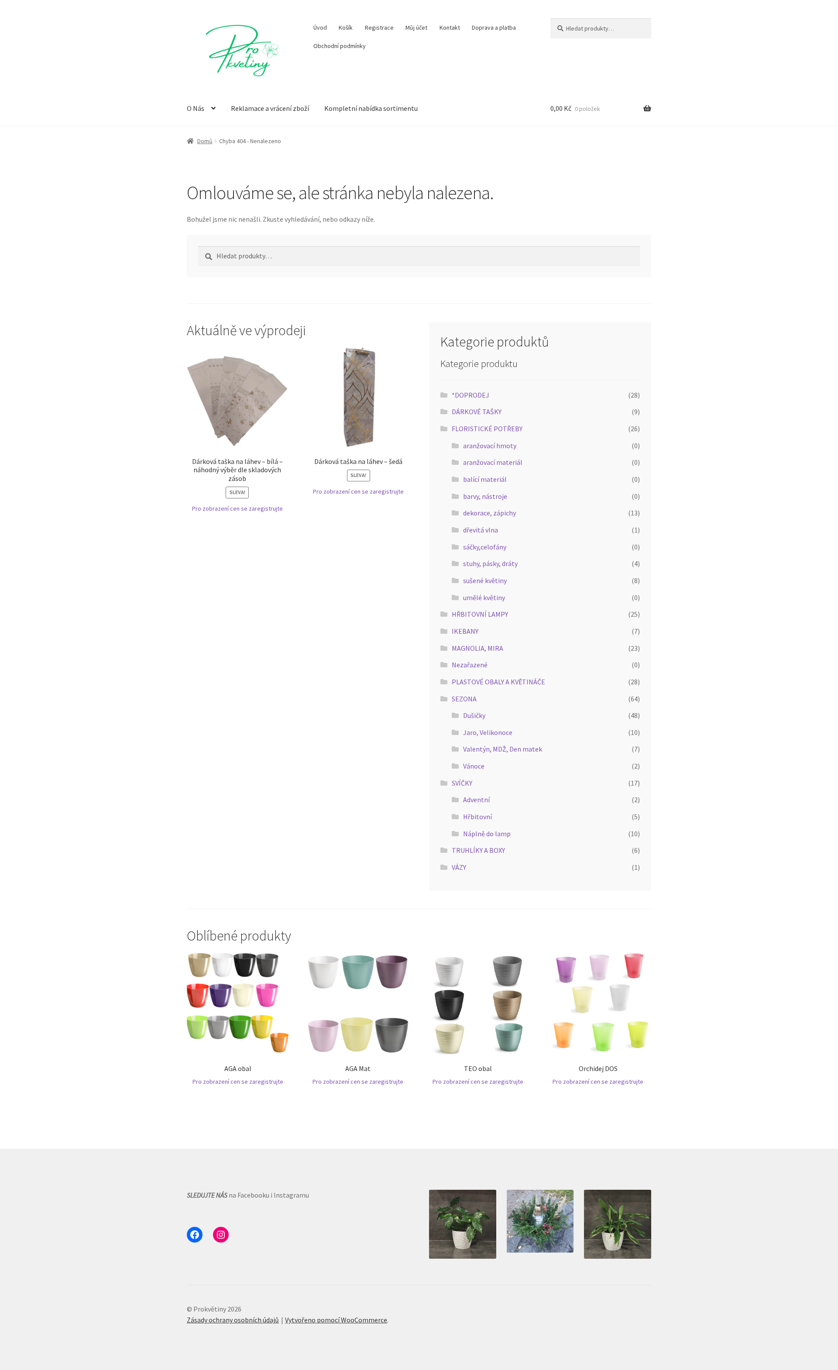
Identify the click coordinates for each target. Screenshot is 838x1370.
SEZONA (464, 698)
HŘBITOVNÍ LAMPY (480, 614)
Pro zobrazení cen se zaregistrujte (237, 508)
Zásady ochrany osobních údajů (233, 1319)
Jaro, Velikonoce (487, 732)
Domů (205, 141)
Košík (346, 27)
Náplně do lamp (487, 833)
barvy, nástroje (485, 496)
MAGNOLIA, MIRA (477, 648)
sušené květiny (485, 580)
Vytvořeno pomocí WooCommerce (336, 1319)
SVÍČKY (462, 783)
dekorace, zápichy (489, 512)
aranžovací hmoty (489, 445)
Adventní (476, 799)
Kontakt (450, 27)
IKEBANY (465, 631)
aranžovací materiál (492, 462)
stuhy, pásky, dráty (490, 563)
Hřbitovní (477, 816)
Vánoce (473, 766)
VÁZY (459, 867)
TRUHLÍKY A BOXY (478, 850)
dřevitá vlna (480, 529)
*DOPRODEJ (470, 395)
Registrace (379, 27)
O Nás (195, 108)
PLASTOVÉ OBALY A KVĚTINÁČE (498, 681)
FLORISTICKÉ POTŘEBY (487, 428)
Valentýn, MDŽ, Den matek (502, 749)
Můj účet (416, 27)
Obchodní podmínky (339, 46)
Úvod (320, 27)
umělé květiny (484, 597)
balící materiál (485, 479)
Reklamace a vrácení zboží (270, 108)
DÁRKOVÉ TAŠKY (476, 411)
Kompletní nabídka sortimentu (371, 108)
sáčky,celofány (484, 547)
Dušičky (474, 715)
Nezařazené (470, 664)
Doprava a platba (494, 27)
